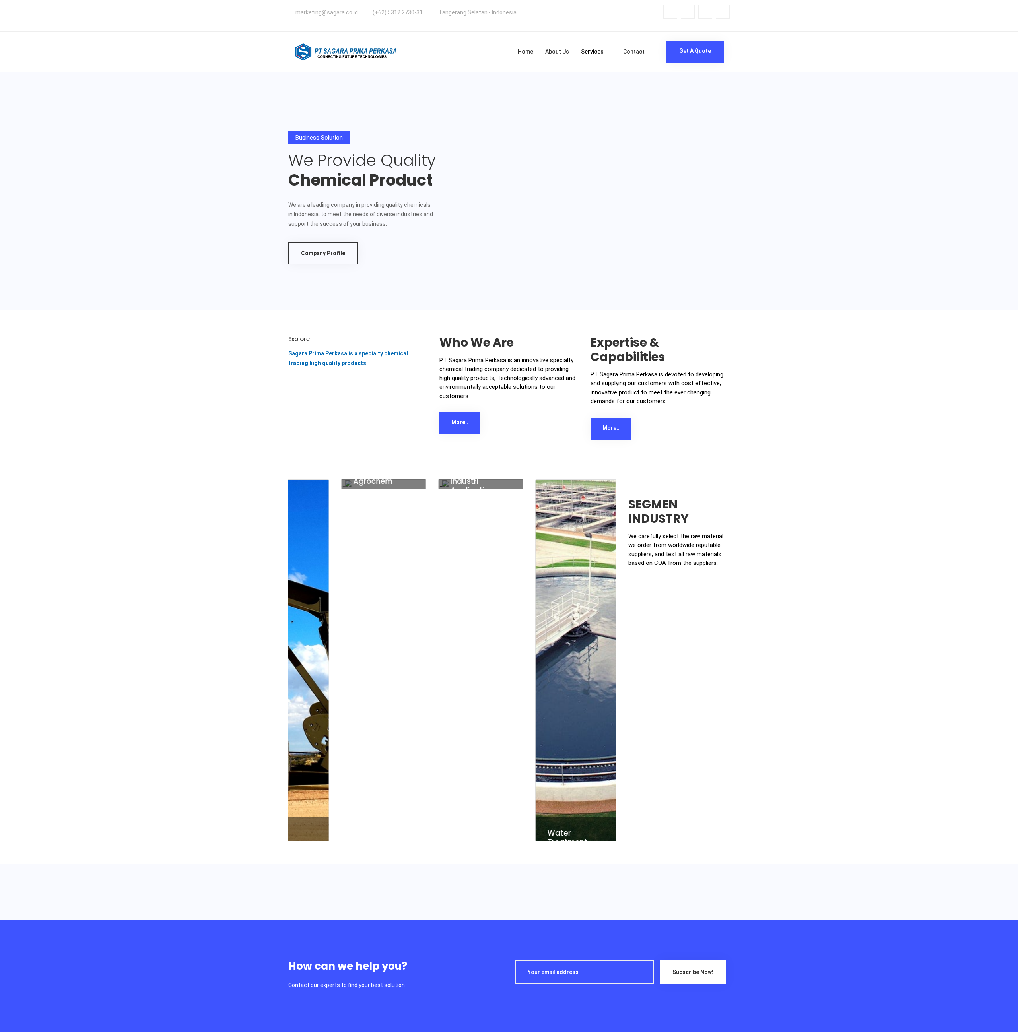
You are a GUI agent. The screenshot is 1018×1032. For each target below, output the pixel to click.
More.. (459, 422)
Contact (634, 51)
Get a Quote (695, 51)
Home (525, 51)
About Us (557, 51)
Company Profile (323, 253)
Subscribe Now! (692, 972)
